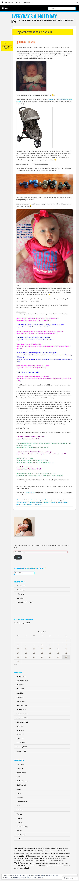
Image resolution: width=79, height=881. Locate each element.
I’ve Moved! (21, 586)
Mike (57, 858)
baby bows (20, 764)
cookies (36, 850)
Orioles (25, 861)
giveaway (33, 856)
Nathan (16, 861)
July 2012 (20, 726)
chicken (16, 850)
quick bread (54, 861)
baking (32, 848)
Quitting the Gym (25, 42)
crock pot (55, 850)
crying (19, 853)
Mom (60, 858)
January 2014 (21, 676)
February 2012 (22, 747)
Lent (43, 858)
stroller (65, 502)
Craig (18, 777)
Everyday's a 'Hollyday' (34, 16)
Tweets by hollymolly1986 (22, 623)
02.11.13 (7, 43)
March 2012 (21, 743)
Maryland (53, 858)
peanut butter (40, 861)
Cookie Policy (40, 877)
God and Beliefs (22, 801)
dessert (43, 853)
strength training (35, 500)
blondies (42, 848)
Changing (20, 594)
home (19, 806)
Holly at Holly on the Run (8, 48)
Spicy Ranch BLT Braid (24, 602)
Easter (47, 853)
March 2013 (21, 701)
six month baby (64, 863)
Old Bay (20, 860)
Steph (27, 865)
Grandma (38, 856)
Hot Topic (20, 810)
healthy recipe (65, 856)
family (52, 853)
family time (58, 853)
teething (43, 866)
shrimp (58, 863)
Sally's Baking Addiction (41, 863)
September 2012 (22, 722)
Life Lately (20, 590)
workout (55, 500)
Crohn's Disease (22, 781)
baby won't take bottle (24, 848)
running (60, 502)
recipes (19, 818)
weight (20, 868)
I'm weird (36, 858)
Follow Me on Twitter (23, 619)
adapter (50, 99)
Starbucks (21, 866)
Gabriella (20, 797)
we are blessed (60, 865)
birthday (38, 848)
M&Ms (49, 858)
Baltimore (20, 768)
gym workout (43, 502)
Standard (19, 500)
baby (15, 848)
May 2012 (20, 734)
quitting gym (53, 502)
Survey (19, 830)
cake (66, 848)
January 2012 (21, 751)
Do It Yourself (21, 785)
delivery (38, 853)
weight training (21, 504)
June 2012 (20, 730)
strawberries (32, 865)
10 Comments (37, 504)
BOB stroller (54, 848)
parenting (30, 861)
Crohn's (60, 851)
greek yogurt (44, 856)
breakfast (62, 848)
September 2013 (22, 680)
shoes (53, 863)
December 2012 (22, 714)
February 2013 (22, 705)
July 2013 (20, 685)
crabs (45, 850)
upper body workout (51, 865)
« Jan (15, 664)
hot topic (20, 858)
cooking (40, 851)
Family (19, 793)
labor (40, 858)
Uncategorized (46, 500)
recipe (17, 863)
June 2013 (20, 689)
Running (19, 822)
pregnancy (48, 860)
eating (19, 789)
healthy (58, 856)
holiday (15, 858)
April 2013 (20, 697)
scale (50, 863)
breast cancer (21, 772)
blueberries (47, 848)
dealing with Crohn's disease (29, 853)
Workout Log (30, 492)
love (46, 858)
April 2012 (20, 738)
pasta (34, 860)
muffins (64, 858)
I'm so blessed (28, 858)
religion (27, 863)
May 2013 (20, 693)
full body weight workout (30, 502)
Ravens (19, 814)
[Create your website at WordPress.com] (39, 2)
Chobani (22, 850)
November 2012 (22, 718)
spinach (16, 865)
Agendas (20, 598)
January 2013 (21, 709)
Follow (18, 557)
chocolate (29, 851)
